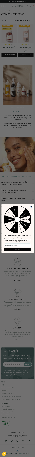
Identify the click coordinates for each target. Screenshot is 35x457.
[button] (4, 454)
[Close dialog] (32, 206)
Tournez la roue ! (17, 249)
